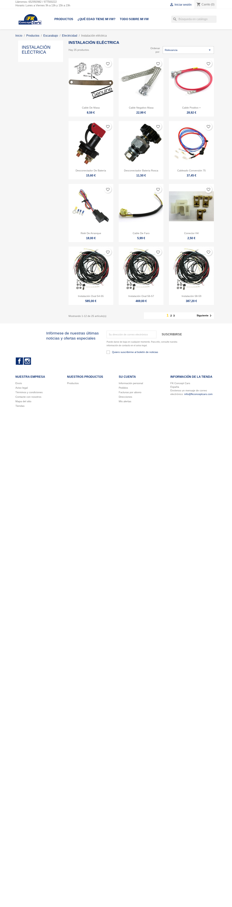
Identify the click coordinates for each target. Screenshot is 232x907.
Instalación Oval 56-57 (141, 296)
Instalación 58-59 (191, 296)
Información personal (131, 383)
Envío (18, 383)
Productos (63, 19)
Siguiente (205, 315)
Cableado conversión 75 (191, 170)
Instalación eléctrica (36, 49)
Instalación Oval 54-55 (91, 296)
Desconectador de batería (91, 170)
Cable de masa (91, 107)
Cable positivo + (191, 107)
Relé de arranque (91, 233)
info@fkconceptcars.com (198, 394)
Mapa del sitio (23, 401)
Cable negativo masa (141, 107)
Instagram (27, 361)
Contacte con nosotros (28, 396)
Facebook (19, 361)
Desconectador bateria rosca (141, 170)
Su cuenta (127, 376)
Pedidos (123, 387)
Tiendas (19, 405)
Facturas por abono (130, 392)
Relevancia (188, 50)
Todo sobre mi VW (134, 19)
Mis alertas (125, 401)
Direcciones (125, 396)
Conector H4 (191, 233)
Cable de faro (141, 233)
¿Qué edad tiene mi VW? (96, 19)
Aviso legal (21, 387)
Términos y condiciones (29, 392)
